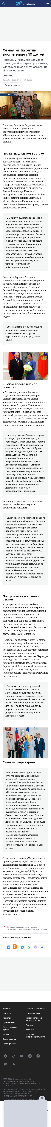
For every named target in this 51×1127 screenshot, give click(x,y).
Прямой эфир (9, 1022)
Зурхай (6, 1034)
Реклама (29, 1025)
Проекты (7, 1018)
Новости (6, 1008)
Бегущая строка (33, 1020)
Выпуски (7, 1013)
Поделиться (11, 85)
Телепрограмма (10, 1027)
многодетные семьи (21, 937)
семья (6, 937)
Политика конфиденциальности (35, 1035)
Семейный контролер (35, 1008)
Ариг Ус (25, 3)
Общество (8, 75)
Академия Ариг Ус (34, 1018)
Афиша (6, 1029)
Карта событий (9, 1039)
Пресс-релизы (9, 1043)
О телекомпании (33, 1013)
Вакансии (30, 1029)
